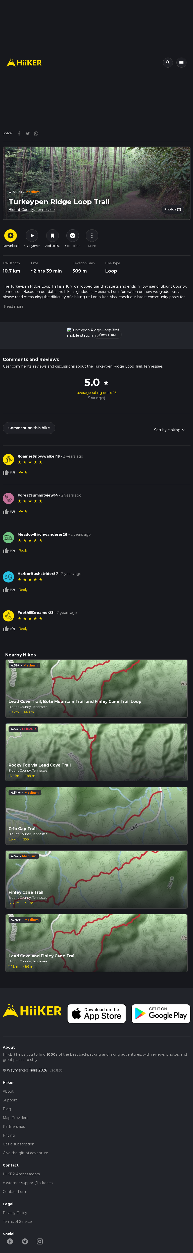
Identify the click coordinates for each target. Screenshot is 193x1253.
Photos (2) (172, 209)
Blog (7, 1109)
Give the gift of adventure (25, 1153)
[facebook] (18, 133)
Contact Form (15, 1191)
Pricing (9, 1135)
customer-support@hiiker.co (28, 1183)
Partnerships (14, 1126)
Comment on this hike (29, 428)
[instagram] (34, 133)
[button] (13, 306)
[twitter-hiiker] (25, 1241)
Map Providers (15, 1117)
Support (10, 1100)
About (8, 1091)
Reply (23, 472)
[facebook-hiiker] (10, 1241)
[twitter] (26, 133)
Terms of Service (17, 1221)
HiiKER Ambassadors (21, 1174)
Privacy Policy (15, 1213)
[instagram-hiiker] (39, 1241)
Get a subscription (18, 1144)
